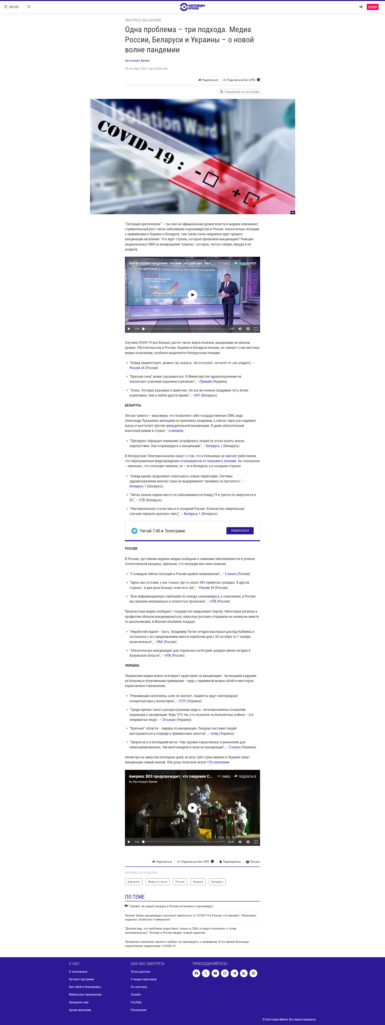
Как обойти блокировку (85, 987)
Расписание (139, 1010)
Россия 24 (137, 368)
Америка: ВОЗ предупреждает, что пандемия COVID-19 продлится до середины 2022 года (205, 776)
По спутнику (139, 987)
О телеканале (78, 971)
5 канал (230, 574)
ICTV (183, 701)
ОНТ (197, 395)
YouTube (136, 1002)
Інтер (215, 733)
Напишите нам (78, 1002)
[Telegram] (360, 7)
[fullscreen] (256, 329)
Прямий (206, 381)
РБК (160, 642)
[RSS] (244, 973)
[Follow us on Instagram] (225, 973)
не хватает (229, 456)
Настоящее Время (137, 60)
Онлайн (136, 994)
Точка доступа (140, 971)
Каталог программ (81, 979)
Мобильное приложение (85, 994)
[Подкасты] (253, 973)
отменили (175, 430)
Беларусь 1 (214, 446)
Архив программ (80, 1010)
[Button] (208, 80)
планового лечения (221, 461)
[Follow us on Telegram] (234, 973)
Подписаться (240, 530)
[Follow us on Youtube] (215, 973)
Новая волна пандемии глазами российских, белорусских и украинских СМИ (193, 263)
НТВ (213, 601)
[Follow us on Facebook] (196, 973)
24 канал (169, 720)
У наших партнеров (144, 979)
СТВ (142, 500)
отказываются (191, 461)
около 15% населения (213, 762)
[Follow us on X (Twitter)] (206, 973)
